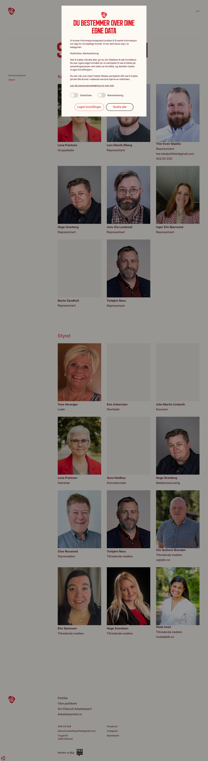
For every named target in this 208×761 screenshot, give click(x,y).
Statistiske (86, 95)
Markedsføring (115, 95)
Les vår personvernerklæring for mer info (92, 85)
